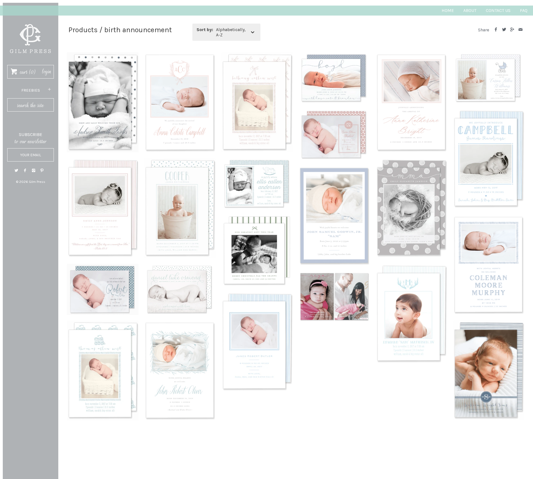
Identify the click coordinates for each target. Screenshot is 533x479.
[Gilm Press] (30, 21)
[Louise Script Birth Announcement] (103, 267)
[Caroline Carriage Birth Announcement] (488, 55)
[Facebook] (24, 170)
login (46, 71)
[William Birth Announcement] (488, 323)
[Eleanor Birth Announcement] (257, 161)
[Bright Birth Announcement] (411, 55)
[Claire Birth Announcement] (334, 112)
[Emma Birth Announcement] (411, 161)
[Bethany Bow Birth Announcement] (257, 55)
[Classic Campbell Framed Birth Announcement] (488, 112)
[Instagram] (33, 170)
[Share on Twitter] (504, 29)
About (469, 10)
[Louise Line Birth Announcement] (488, 218)
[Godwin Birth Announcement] (334, 169)
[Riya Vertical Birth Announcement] (334, 274)
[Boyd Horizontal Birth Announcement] (334, 55)
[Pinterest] (41, 170)
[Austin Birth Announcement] (180, 55)
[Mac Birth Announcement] (411, 267)
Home (448, 10)
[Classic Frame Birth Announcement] (103, 161)
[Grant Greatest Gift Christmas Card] (257, 218)
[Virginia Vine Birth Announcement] (180, 323)
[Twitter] (16, 170)
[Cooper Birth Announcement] (180, 161)
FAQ (523, 10)
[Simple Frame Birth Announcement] (257, 295)
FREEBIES (30, 90)
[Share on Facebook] (496, 29)
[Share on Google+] (512, 29)
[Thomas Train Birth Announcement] (103, 323)
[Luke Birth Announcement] (180, 267)
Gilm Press (37, 182)
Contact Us (498, 10)
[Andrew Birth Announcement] (103, 55)
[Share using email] (520, 29)
